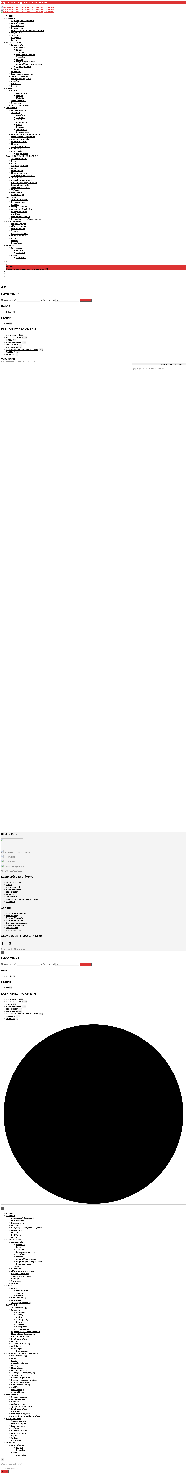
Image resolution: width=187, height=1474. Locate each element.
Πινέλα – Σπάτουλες (20, 139)
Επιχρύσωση (22, 153)
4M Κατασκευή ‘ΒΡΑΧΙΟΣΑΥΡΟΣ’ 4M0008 (96, 818)
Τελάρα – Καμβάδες (20, 146)
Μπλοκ (14, 144)
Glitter (14, 163)
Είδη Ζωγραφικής (19, 226)
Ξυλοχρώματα (23, 132)
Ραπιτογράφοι (18, 202)
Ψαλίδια (15, 190)
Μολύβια (20, 47)
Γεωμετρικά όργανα (25, 54)
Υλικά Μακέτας (18, 100)
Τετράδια (20, 57)
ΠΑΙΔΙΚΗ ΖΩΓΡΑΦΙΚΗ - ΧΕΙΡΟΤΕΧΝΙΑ (22, 349)
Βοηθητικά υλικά (19, 141)
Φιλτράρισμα (86, 300)
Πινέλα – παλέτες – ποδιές (24, 182)
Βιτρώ (19, 124)
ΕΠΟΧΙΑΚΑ (10, 245)
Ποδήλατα (16, 37)
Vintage (14, 240)
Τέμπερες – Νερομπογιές (23, 175)
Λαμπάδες (21, 257)
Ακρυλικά (20, 115)
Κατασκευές (17, 28)
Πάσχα (14, 255)
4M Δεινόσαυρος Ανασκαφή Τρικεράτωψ (96, 710)
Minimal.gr (19, 949)
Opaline (19, 95)
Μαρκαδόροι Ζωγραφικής (23, 136)
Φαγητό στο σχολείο (21, 78)
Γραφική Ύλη (17, 45)
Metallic (20, 98)
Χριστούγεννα (18, 248)
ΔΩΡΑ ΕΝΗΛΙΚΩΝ (13, 221)
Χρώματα (15, 112)
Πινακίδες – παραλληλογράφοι (26, 219)
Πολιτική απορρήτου (16, 913)
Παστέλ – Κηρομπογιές (22, 180)
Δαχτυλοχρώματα (19, 165)
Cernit (14, 91)
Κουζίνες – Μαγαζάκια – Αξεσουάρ (27, 30)
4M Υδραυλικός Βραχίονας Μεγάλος (96, 464)
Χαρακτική (16, 103)
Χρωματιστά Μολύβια (21, 209)
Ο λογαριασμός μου (15, 925)
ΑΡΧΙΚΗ (9, 16)
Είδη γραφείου (18, 228)
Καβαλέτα (16, 149)
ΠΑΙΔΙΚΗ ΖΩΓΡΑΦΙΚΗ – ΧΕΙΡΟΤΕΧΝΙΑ (22, 156)
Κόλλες (14, 168)
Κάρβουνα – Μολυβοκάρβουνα (25, 134)
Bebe (13, 161)
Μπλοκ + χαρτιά (19, 173)
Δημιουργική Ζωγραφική (22, 20)
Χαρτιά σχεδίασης (19, 199)
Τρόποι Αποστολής (15, 920)
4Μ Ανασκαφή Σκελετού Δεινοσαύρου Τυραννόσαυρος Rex (96, 575)
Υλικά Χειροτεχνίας (20, 187)
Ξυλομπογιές (17, 178)
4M (7, 323)
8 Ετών (9, 312)
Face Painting (17, 192)
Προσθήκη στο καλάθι (99, 468)
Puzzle (14, 40)
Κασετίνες (16, 71)
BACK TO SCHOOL (14, 42)
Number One (22, 93)
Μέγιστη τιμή (48, 300)
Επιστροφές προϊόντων (17, 923)
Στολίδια (20, 252)
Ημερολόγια (16, 243)
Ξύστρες (20, 52)
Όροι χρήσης (12, 915)
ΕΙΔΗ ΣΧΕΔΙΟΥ (12, 197)
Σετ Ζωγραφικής (19, 110)
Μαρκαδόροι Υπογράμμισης (29, 64)
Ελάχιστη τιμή (8, 300)
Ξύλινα (14, 35)
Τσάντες (15, 69)
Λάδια (19, 120)
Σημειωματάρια (23, 66)
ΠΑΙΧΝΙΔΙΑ (10, 18)
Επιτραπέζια (17, 25)
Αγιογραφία (16, 151)
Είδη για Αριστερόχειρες (22, 74)
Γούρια (19, 250)
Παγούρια (15, 81)
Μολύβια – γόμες (19, 207)
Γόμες (19, 49)
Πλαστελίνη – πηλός (21, 185)
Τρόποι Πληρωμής (14, 918)
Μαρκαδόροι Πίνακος (26, 62)
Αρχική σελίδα (7, 361)
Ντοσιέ (19, 59)
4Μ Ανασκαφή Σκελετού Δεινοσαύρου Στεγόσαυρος (96, 655)
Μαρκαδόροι (17, 170)
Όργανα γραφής (18, 223)
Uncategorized (13, 335)
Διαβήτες (15, 214)
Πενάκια (15, 204)
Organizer (15, 238)
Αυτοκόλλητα (17, 194)
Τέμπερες (20, 117)
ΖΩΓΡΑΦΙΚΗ (11, 107)
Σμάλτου (20, 127)
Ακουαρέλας (22, 122)
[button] (6, 261)
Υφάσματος (21, 129)
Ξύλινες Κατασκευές (21, 105)
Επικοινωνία (12, 927)
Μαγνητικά (16, 33)
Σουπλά (15, 86)
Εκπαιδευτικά (18, 23)
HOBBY (9, 88)
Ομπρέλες (16, 83)
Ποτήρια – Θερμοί (19, 233)
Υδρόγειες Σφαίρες (20, 76)
